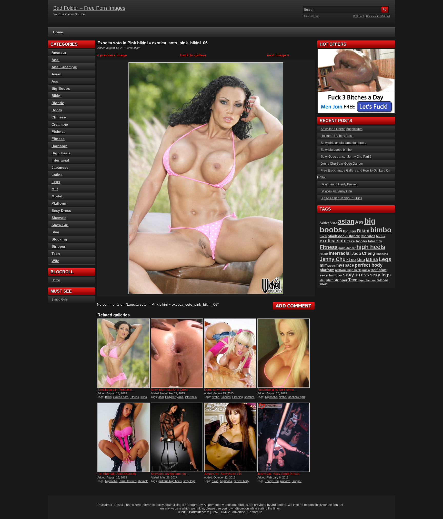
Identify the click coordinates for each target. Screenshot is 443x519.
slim (322, 280)
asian (215, 481)
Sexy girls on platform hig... (169, 474)
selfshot (249, 396)
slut (329, 280)
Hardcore (59, 146)
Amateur (59, 53)
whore (382, 280)
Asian (57, 74)
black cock (337, 236)
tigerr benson (367, 280)
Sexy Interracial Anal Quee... (170, 390)
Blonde (58, 103)
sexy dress (356, 274)
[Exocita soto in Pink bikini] (123, 353)
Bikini (108, 396)
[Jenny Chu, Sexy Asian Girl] (230, 437)
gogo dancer (347, 247)
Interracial (60, 160)
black (323, 236)
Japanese (60, 167)
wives (323, 283)
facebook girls (296, 396)
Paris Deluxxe (127, 481)
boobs (380, 236)
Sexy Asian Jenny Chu (336, 191)
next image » (278, 55)
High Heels (61, 153)
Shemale (59, 218)
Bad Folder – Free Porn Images (89, 8)
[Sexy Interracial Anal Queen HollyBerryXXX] (177, 353)
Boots (57, 110)
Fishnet (58, 131)
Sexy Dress (61, 210)
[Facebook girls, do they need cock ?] (283, 353)
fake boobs (357, 241)
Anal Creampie (64, 67)
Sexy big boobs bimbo (336, 150)
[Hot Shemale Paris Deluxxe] (123, 437)
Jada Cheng (363, 253)
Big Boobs (61, 88)
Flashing (237, 396)
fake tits (375, 241)
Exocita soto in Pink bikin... (115, 390)
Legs (56, 182)
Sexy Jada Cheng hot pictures (342, 129)
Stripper (296, 481)
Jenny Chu (272, 481)
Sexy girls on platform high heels (343, 143)
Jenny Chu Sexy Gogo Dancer (278, 474)
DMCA (225, 512)
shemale (143, 481)
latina (143, 396)
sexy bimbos (331, 275)
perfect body (241, 481)
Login (316, 16)
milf (323, 265)
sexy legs (189, 481)
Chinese (59, 117)
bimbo (215, 396)
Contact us (254, 512)
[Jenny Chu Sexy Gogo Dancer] (283, 437)
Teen (56, 254)
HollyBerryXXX (174, 396)
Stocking (59, 239)
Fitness (134, 396)
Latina (57, 175)
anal (161, 396)
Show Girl (60, 225)
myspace (345, 265)
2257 (215, 512)
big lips (349, 231)
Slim (55, 232)
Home (58, 32)
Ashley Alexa (328, 222)
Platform (59, 203)
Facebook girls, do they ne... (276, 390)
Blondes (226, 396)
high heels (370, 247)
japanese (382, 253)
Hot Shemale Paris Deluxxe (116, 474)
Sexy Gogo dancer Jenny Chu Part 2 (346, 156)
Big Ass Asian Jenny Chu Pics (341, 198)
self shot (379, 270)
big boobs (271, 396)
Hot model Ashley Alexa (337, 136)
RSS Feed (358, 16)
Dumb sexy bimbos (217, 390)
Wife (55, 261)
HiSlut (324, 253)
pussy (366, 270)
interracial (191, 396)
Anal (55, 60)
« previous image (112, 55)
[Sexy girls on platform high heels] (177, 437)
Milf (55, 189)
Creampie (60, 124)
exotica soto (120, 396)
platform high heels (170, 481)
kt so (351, 259)
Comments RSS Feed (378, 16)
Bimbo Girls (60, 299)
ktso (361, 259)
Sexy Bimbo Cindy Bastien (339, 184)
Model (57, 196)
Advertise (238, 512)
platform (285, 481)
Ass (55, 81)
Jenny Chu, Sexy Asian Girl (223, 474)
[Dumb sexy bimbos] (230, 353)
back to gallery (193, 55)
